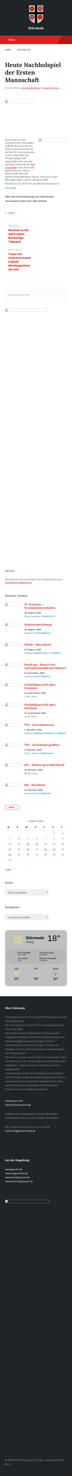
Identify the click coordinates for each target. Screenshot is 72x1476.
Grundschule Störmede (47, 653)
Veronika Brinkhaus (31, 87)
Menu (11, 40)
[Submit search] (62, 294)
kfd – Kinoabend (34, 785)
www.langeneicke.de (16, 1173)
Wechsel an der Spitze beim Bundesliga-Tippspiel (18, 235)
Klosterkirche (41, 793)
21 (45, 849)
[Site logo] (36, 22)
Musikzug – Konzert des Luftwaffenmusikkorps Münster (45, 666)
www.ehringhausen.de (17, 1177)
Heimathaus (47, 753)
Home (8, 49)
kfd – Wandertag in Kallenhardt (44, 764)
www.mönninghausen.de (19, 1181)
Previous (13, 225)
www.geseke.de (13, 1169)
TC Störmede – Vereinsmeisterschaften (39, 606)
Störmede (36, 28)
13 (37, 843)
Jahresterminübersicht (18, 582)
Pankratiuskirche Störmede (49, 733)
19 (28, 849)
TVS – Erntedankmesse (39, 724)
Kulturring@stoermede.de (20, 1130)
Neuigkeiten (23, 49)
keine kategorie (51, 87)
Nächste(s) (15, 249)
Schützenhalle (42, 632)
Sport (11, 212)
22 (54, 849)
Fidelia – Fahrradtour (37, 644)
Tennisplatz (48, 616)
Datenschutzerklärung (18, 1104)
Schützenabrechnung (38, 624)
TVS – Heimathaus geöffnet (41, 744)
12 (28, 843)
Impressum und (14, 1100)
